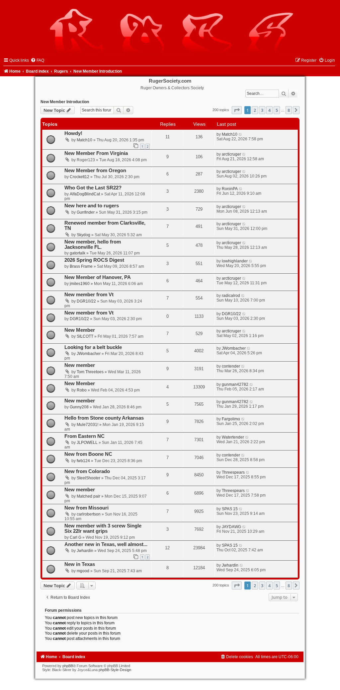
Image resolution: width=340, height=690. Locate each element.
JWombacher (89, 353)
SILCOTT (85, 336)
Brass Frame (81, 266)
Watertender (233, 437)
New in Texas (79, 564)
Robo (82, 390)
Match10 (84, 140)
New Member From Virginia (96, 153)
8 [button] (289, 110)
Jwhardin (85, 550)
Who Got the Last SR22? (93, 187)
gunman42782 (235, 384)
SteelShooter (88, 478)
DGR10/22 (86, 301)
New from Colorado (87, 471)
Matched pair (88, 496)
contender (231, 366)
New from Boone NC (88, 454)
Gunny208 (79, 407)
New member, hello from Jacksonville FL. (92, 244)
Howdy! (73, 133)
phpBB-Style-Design (115, 670)
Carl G (75, 537)
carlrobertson (89, 514)
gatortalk (77, 253)
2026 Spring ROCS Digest (94, 260)
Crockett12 (79, 176)
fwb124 (83, 460)
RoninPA (230, 188)
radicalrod (231, 295)
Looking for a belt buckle (93, 347)
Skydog (83, 235)
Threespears (233, 472)
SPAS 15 (230, 509)
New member (79, 365)
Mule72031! (87, 424)
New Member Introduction (65, 102)
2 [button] (255, 110)
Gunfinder (86, 212)
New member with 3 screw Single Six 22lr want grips (102, 528)
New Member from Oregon (95, 170)
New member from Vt (89, 294)
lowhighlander (235, 261)
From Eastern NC (84, 436)
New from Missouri (86, 508)
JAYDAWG (231, 526)
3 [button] (262, 110)
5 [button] (277, 110)
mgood (83, 571)
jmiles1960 (80, 283)
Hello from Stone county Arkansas (104, 418)
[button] (237, 110)
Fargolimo (231, 419)
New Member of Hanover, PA (97, 277)
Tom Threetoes (90, 372)
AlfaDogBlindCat (85, 194)
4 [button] (269, 110)
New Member (79, 330)
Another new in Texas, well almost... (105, 544)
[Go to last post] (240, 134)
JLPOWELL (87, 442)
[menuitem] (37, 60)
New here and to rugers (91, 205)
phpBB (67, 666)
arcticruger (231, 154)
